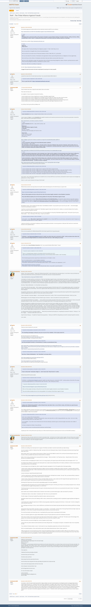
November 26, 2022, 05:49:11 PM (26, 537)
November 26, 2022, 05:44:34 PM (26, 445)
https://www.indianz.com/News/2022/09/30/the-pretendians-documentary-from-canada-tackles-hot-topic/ (41, 150)
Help (72, 605)
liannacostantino (15, 271)
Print (80, 593)
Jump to (65, 598)
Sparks (13, 27)
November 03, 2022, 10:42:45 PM (26, 271)
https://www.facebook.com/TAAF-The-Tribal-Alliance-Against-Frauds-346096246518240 (37, 31)
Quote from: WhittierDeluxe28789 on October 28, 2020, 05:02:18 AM (34, 414)
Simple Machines (16, 605)
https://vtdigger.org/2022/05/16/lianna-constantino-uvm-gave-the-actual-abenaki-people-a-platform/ (40, 139)
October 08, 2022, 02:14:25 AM (26, 184)
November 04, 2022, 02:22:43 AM (26, 325)
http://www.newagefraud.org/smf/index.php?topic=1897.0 (32, 360)
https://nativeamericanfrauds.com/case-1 (41, 81)
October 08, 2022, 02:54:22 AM (26, 229)
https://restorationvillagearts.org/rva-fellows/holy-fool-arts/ (34, 192)
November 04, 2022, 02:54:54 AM (26, 400)
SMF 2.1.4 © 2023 (11, 605)
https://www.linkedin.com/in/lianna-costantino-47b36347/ (32, 120)
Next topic (79, 20)
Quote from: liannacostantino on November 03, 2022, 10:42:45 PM (34, 329)
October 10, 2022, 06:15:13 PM (26, 243)
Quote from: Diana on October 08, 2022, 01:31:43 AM (32, 233)
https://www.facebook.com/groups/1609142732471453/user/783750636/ (36, 261)
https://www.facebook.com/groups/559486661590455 (32, 276)
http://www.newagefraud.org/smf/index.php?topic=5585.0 (32, 337)
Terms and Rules (76, 605)
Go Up (11, 593)
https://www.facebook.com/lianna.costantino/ (31, 264)
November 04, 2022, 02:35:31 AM (26, 366)
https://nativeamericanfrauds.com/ (37, 41)
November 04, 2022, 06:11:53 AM (26, 435)
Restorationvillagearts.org (35, 236)
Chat (60, 7)
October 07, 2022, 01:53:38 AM (26, 109)
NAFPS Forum (14, 4)
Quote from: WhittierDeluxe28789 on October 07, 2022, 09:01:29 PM (34, 189)
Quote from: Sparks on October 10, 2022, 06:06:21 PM (32, 247)
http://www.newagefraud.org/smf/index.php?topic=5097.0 (32, 357)
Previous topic (73, 20)
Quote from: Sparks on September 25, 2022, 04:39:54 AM (32, 78)
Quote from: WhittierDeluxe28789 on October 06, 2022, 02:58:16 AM (34, 111)
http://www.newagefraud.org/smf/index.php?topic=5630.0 (37, 395)
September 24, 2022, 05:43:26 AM (26, 27)
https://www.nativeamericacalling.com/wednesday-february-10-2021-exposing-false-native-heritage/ (40, 162)
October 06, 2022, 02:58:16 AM (27, 87)
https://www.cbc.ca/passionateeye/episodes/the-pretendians (32, 349)
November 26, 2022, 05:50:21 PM (26, 581)
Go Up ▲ (81, 605)
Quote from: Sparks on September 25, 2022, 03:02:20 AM (33, 250)
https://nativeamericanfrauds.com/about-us (33, 67)
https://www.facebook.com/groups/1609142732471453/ (34, 254)
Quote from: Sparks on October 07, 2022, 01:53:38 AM (32, 216)
